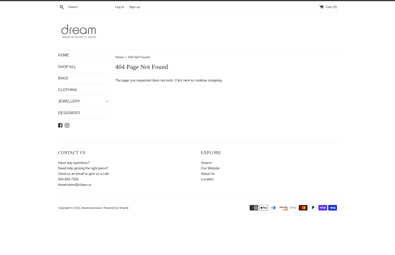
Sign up (134, 7)
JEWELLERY (83, 101)
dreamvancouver (91, 208)
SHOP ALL (67, 67)
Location (207, 179)
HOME (63, 55)
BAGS (63, 78)
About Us (208, 174)
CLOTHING (67, 90)
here (186, 80)
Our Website (210, 168)
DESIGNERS (69, 113)
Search (206, 163)
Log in (119, 7)
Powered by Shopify (116, 208)
